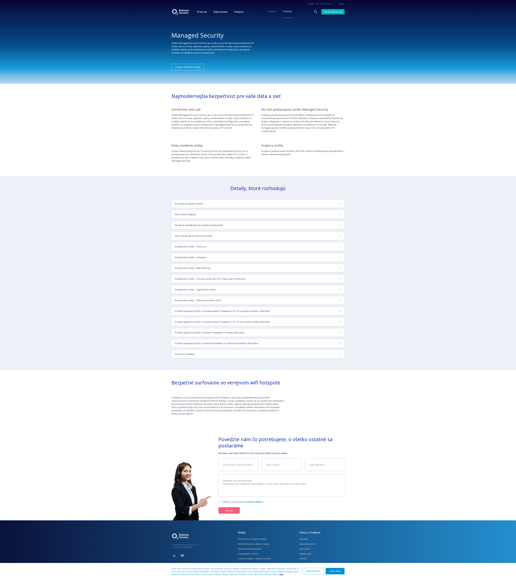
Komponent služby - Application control (195, 289)
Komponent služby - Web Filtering (192, 268)
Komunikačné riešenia (248, 553)
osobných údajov (254, 501)
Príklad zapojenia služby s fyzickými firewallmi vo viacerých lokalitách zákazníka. (216, 343)
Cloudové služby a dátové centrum (254, 558)
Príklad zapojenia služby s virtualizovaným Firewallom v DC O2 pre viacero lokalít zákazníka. (222, 321)
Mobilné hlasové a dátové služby (253, 544)
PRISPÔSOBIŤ (313, 571)
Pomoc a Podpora (309, 532)
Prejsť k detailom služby (187, 67)
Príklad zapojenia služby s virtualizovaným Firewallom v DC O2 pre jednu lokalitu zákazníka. (222, 311)
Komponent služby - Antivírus (190, 246)
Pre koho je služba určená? (189, 203)
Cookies (303, 558)
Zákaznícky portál (333, 11)
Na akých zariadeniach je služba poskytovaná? (199, 225)
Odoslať (229, 510)
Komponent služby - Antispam (190, 257)
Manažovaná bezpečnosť (249, 548)
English (341, 3)
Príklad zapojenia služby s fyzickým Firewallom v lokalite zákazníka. (210, 332)
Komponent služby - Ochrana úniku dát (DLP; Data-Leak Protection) (210, 278)
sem (281, 574)
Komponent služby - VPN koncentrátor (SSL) (198, 300)
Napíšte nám (305, 553)
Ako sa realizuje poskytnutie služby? (194, 235)
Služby (242, 532)
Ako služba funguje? (185, 214)
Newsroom (304, 548)
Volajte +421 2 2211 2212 (320, 3)
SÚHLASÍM (335, 571)
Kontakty (303, 539)
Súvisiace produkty (184, 354)
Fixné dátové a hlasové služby (252, 539)
